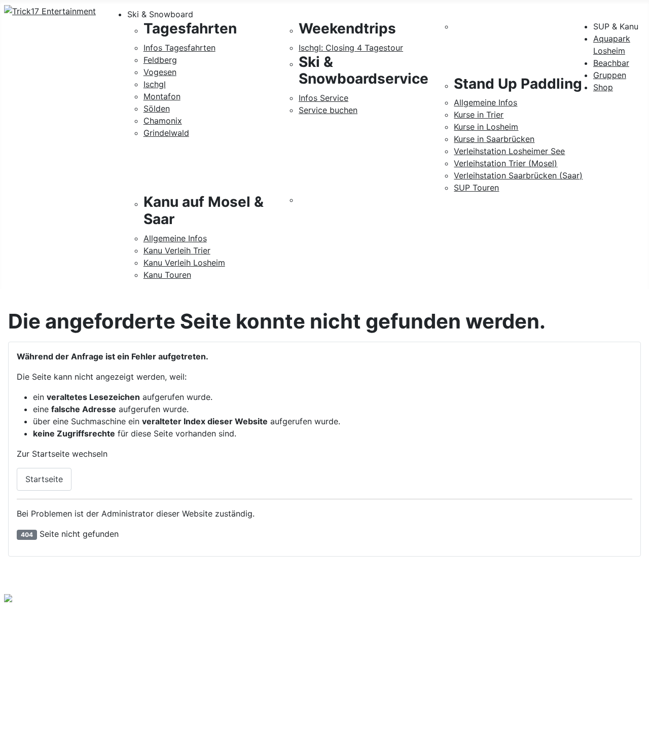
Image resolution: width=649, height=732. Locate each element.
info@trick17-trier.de (43, 665)
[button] (386, 14)
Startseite (44, 479)
